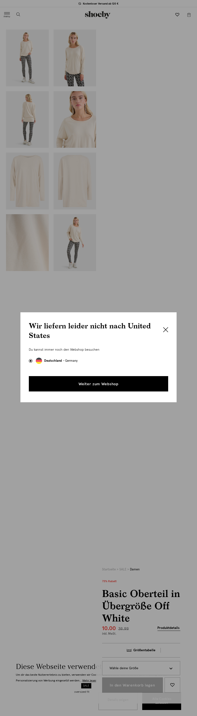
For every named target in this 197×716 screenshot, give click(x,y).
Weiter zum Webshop (98, 384)
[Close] (165, 330)
